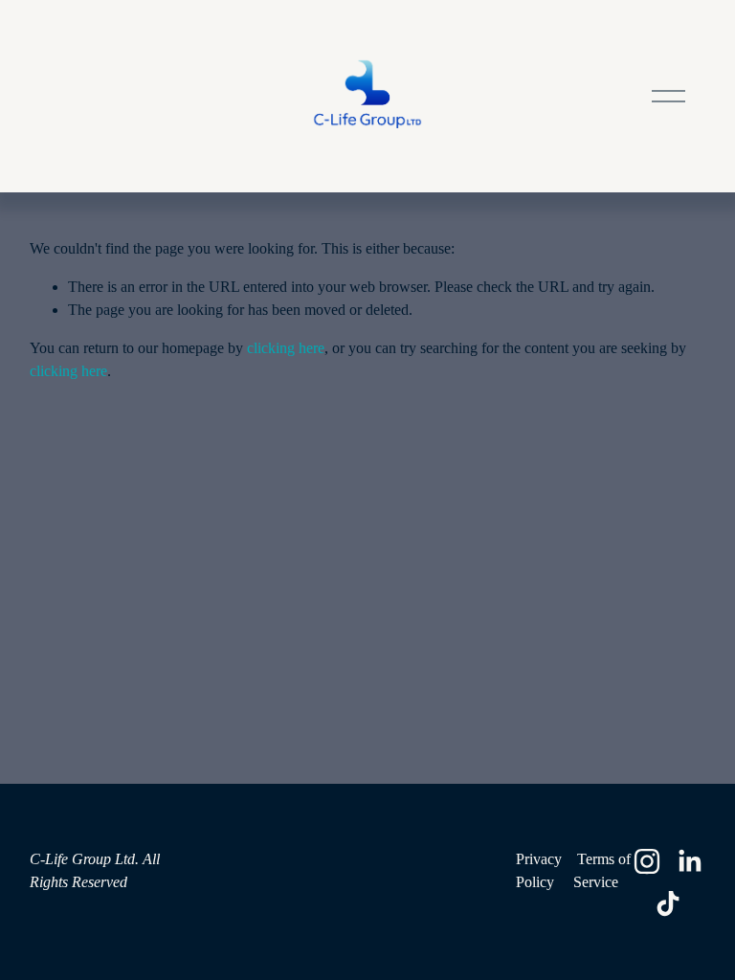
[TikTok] (668, 903)
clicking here (285, 348)
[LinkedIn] (689, 861)
